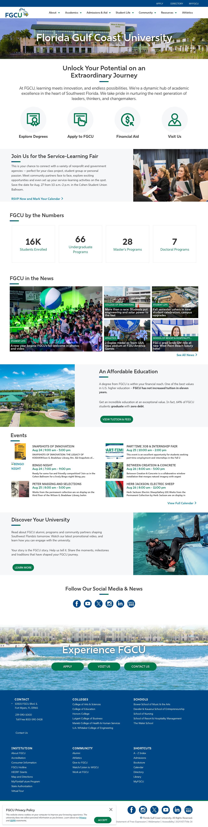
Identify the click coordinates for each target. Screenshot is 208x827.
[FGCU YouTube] (87, 604)
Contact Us (140, 666)
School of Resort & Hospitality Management (158, 719)
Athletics (187, 13)
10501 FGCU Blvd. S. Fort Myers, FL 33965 (26, 706)
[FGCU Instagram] (109, 604)
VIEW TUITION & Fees (117, 419)
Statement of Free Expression (131, 822)
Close (111, 809)
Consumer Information (24, 763)
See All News (185, 355)
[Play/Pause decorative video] (201, 37)
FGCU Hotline (18, 767)
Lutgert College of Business (87, 719)
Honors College (80, 714)
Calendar (138, 767)
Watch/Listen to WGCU (85, 767)
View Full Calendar (180, 503)
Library (137, 777)
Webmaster (154, 822)
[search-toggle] (201, 12)
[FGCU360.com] (131, 604)
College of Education (83, 709)
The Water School (143, 723)
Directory (176, 4)
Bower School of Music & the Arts (152, 704)
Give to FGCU (80, 763)
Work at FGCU (80, 772)
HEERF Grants (19, 772)
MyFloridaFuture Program (25, 782)
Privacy (82, 818)
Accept (102, 820)
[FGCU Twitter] (98, 604)
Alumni (76, 753)
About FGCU (18, 753)
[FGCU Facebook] (77, 604)
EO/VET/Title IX (184, 822)
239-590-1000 (23, 715)
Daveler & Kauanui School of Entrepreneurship (159, 709)
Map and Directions (22, 777)
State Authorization (21, 786)
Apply (159, 4)
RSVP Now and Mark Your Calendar (35, 199)
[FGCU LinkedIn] (120, 604)
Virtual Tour (17, 791)
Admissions (140, 758)
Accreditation (18, 758)
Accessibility (168, 822)
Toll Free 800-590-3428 (29, 720)
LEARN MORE (23, 568)
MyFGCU (194, 4)
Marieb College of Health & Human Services (96, 723)
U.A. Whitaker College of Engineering (92, 728)
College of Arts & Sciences (86, 704)
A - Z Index (140, 753)
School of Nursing (143, 714)
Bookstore (139, 763)
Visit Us (104, 666)
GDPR (13, 821)
